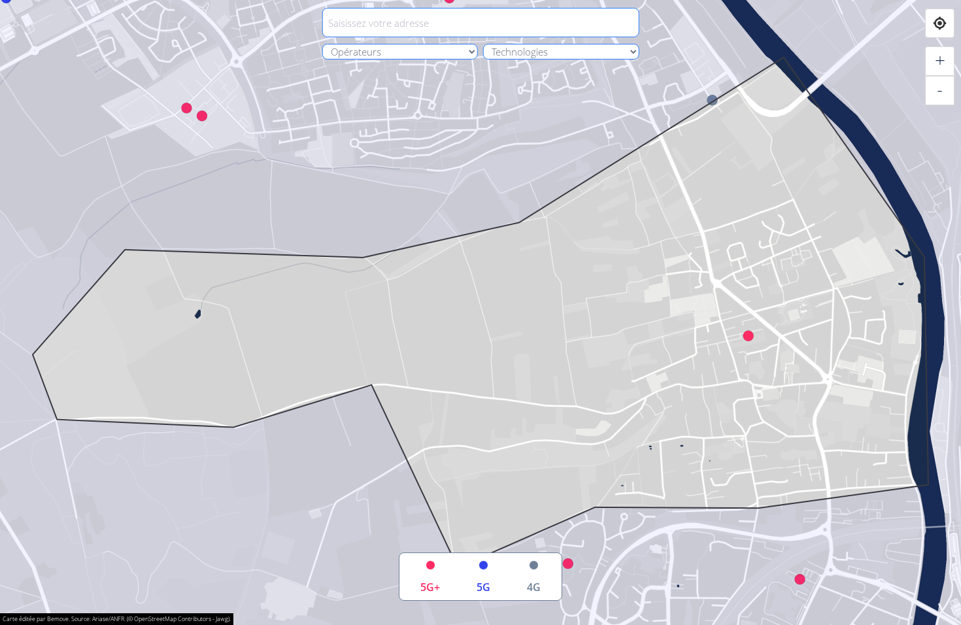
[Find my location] (939, 23)
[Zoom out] (939, 90)
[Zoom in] (939, 61)
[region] (480, 312)
